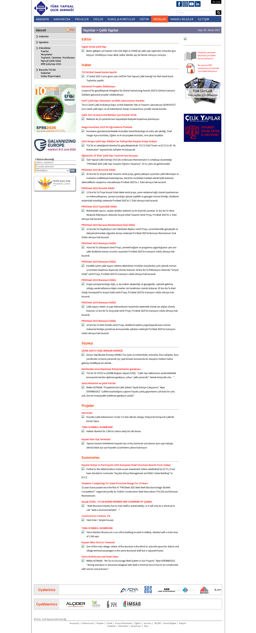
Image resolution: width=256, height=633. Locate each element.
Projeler (100, 623)
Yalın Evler (87, 413)
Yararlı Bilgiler (169, 623)
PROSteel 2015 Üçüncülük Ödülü (99, 206)
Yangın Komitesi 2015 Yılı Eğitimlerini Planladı (107, 127)
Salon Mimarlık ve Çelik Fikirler (99, 383)
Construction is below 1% (96, 516)
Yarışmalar (46, 54)
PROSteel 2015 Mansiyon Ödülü (99, 243)
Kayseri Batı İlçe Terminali (96, 439)
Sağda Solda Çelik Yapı (94, 46)
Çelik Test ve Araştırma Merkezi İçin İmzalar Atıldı (109, 115)
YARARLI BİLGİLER (181, 19)
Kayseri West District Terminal (98, 542)
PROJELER (82, 19)
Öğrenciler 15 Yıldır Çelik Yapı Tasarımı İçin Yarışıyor (110, 155)
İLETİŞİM (203, 19)
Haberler (44, 36)
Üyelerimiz (46, 589)
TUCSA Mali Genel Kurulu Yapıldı (99, 72)
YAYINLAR (159, 19)
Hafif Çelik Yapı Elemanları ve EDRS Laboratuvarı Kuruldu (113, 100)
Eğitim (138, 623)
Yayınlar (147, 623)
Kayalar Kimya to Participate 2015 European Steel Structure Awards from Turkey (126, 465)
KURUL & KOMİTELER (121, 19)
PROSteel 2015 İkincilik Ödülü (98, 188)
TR (214, 2)
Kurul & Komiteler (123, 623)
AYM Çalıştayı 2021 (51, 64)
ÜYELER (98, 19)
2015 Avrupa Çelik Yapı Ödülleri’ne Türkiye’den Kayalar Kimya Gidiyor (119, 141)
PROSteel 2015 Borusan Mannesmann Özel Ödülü (108, 225)
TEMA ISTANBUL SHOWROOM (97, 427)
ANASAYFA (42, 19)
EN (218, 2)
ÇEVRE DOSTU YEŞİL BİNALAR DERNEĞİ (102, 350)
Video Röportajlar (51, 76)
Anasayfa (74, 623)
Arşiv (146, 626)
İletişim (182, 623)
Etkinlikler (123, 626)
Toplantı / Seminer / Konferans (58, 57)
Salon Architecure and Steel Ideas (100, 556)
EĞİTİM (144, 19)
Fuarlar (45, 51)
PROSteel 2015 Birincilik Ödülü (98, 169)
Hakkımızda (88, 623)
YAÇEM (157, 623)
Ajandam (43, 42)
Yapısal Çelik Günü (51, 60)
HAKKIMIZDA (61, 19)
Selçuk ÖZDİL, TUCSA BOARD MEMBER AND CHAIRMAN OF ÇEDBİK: (117, 501)
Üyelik (109, 623)
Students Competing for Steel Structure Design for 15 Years (115, 483)
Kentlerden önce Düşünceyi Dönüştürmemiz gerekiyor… (112, 369)
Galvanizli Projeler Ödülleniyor (98, 86)
